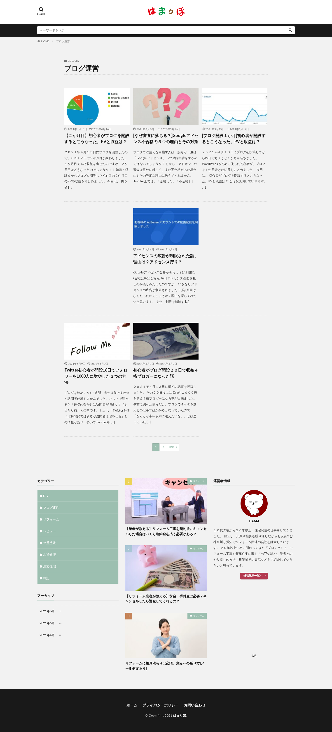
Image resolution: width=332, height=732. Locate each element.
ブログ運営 (63, 41)
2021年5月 (50, 623)
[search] (290, 30)
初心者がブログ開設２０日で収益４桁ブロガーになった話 (165, 373)
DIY (46, 496)
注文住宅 (49, 566)
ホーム (131, 705)
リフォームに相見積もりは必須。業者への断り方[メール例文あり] (164, 665)
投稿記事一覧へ (252, 575)
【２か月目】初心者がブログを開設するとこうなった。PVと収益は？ (96, 138)
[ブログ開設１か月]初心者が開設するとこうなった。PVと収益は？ (234, 138)
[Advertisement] (97, 251)
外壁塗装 (49, 543)
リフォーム (51, 519)
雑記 (46, 578)
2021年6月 (50, 611)
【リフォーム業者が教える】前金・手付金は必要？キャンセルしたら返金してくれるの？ (166, 598)
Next (172, 447)
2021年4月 (50, 635)
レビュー (49, 531)
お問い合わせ (195, 705)
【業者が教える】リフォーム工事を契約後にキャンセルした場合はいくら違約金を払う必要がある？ (166, 531)
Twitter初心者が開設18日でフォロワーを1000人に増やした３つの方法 (96, 376)
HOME (45, 41)
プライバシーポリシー (161, 705)
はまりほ (179, 715)
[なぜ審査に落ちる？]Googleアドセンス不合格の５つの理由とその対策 (166, 138)
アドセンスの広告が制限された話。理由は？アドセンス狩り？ (165, 258)
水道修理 (49, 554)
